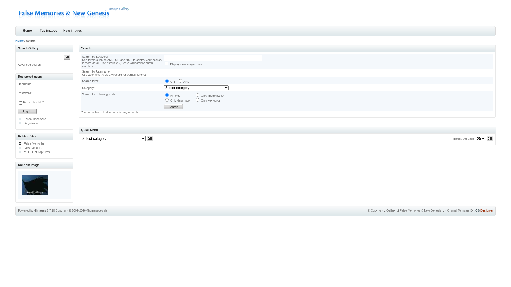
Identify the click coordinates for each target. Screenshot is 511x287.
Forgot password (35, 118)
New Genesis (33, 147)
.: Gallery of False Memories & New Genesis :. (414, 210)
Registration (31, 123)
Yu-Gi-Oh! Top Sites (37, 152)
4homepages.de (96, 210)
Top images (48, 30)
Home (27, 30)
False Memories (34, 143)
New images (72, 30)
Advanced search (29, 64)
